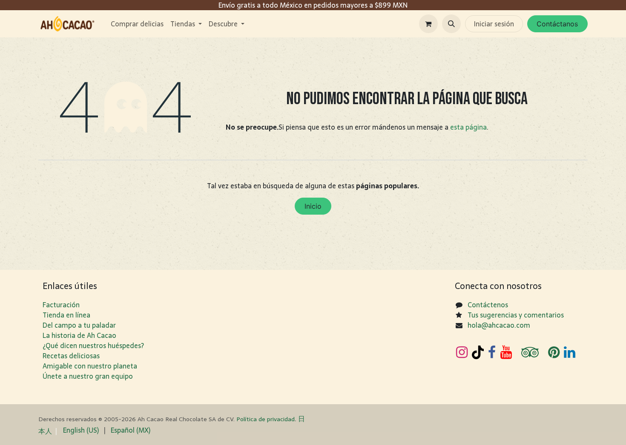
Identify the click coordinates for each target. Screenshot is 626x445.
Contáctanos (557, 24)
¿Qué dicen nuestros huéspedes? (93, 345)
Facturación (61, 304)
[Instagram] (462, 352)
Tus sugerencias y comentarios (516, 314)
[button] (451, 23)
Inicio (313, 206)
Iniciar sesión (494, 23)
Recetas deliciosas (71, 355)
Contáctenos (488, 304)
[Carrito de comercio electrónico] (428, 23)
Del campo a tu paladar (79, 325)
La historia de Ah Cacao (79, 335)
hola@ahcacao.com (499, 325)
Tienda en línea (66, 314)
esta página (468, 127)
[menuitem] (137, 23)
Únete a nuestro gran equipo (88, 376)
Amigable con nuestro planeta (90, 365)
